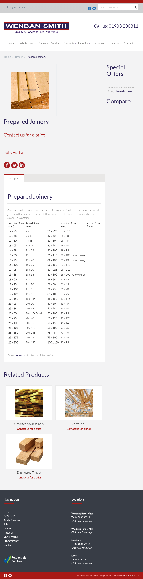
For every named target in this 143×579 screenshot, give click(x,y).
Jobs (6, 524)
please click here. (124, 91)
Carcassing (79, 423)
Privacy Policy (11, 541)
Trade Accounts (27, 43)
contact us (21, 355)
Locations (115, 43)
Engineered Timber (29, 472)
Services (56, 43)
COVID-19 (9, 516)
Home (10, 43)
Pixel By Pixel (131, 576)
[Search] (135, 7)
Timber (19, 56)
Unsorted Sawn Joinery (29, 423)
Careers (43, 43)
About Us (82, 43)
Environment (98, 43)
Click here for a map (82, 521)
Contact (128, 43)
